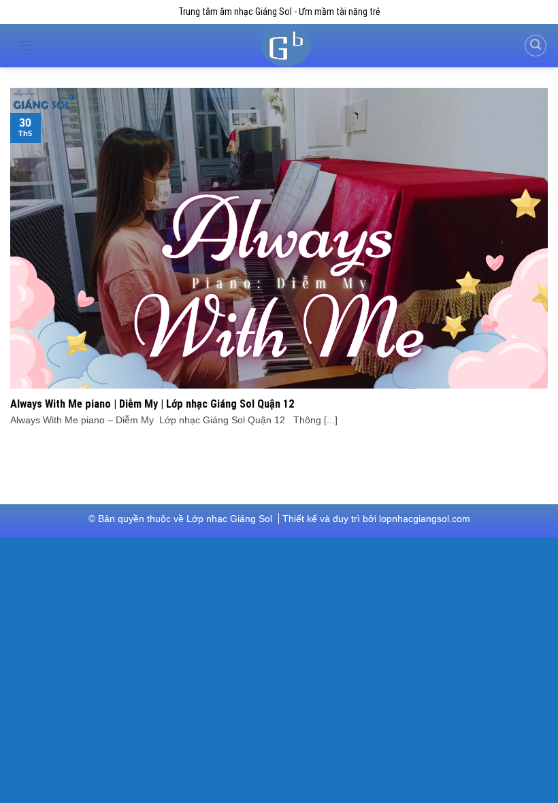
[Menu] (25, 45)
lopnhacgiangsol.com (424, 518)
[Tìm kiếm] (535, 45)
